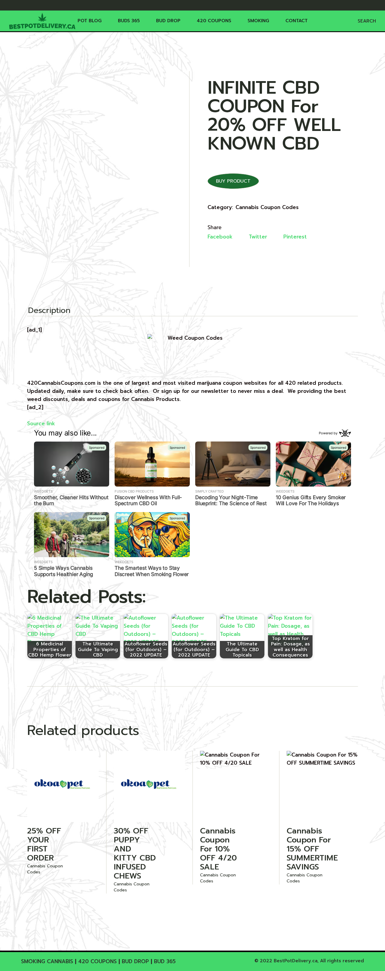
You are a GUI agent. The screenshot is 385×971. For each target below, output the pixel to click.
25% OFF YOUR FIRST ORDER (44, 844)
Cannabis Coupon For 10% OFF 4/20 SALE (218, 849)
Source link (41, 423)
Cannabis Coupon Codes (267, 207)
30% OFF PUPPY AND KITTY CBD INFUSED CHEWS (135, 853)
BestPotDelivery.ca (295, 960)
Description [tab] (49, 311)
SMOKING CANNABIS (47, 961)
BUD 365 (165, 961)
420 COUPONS (97, 961)
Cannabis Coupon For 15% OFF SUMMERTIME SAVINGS (312, 849)
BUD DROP (135, 961)
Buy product (233, 181)
